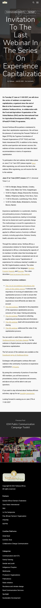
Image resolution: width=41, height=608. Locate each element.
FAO (3, 508)
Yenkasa (11, 81)
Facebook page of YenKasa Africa (15, 355)
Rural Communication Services (13, 590)
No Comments (29, 81)
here (33, 163)
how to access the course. (20, 274)
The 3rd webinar (11, 316)
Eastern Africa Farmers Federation (14, 501)
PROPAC (5, 520)
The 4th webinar (11, 322)
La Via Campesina (8, 512)
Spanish (11, 271)
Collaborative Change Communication (15, 544)
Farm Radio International (10, 505)
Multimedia (6, 571)
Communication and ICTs (15, 12)
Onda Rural (6, 536)
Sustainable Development (11, 598)
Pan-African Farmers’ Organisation (14, 516)
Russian (21, 271)
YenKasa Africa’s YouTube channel (15, 340)
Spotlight (31, 12)
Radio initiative (7, 583)
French (5, 271)
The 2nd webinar (11, 307)
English (31, 268)
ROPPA (5, 524)
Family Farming (7, 560)
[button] (37, 2)
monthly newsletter (27, 393)
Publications (6, 579)
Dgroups (15, 367)
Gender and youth (8, 563)
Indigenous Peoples (9, 567)
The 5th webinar (11, 328)
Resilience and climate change (13, 586)
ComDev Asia (7, 540)
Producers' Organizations (11, 575)
